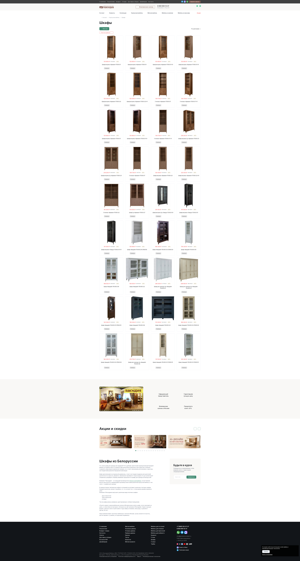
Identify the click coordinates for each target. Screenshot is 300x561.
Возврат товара (104, 531)
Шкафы (153, 539)
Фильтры (105, 28)
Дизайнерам (143, 1)
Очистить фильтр (105, 32)
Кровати (153, 535)
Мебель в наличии (167, 13)
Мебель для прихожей (158, 531)
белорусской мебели (135, 480)
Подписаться (191, 477)
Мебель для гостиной (157, 526)
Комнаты (112, 13)
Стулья (153, 542)
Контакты (151, 1)
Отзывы (124, 1)
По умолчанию (195, 28)
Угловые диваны (130, 531)
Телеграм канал (184, 550)
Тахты (127, 537)
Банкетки (128, 539)
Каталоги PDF (103, 539)
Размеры (107, 68)
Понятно (266, 551)
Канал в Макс (183, 547)
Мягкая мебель (152, 13)
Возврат (118, 1)
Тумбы (153, 544)
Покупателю (103, 528)
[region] (150, 16)
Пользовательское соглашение (108, 556)
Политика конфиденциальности (126, 556)
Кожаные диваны (130, 528)
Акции (199, 13)
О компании (102, 1)
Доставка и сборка (133, 1)
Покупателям (111, 1)
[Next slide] (199, 428)
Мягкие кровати (130, 542)
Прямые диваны (130, 533)
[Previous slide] (195, 428)
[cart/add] (118, 68)
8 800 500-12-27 (182, 528)
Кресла (127, 535)
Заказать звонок (194, 1)
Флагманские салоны (146, 7)
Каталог (101, 13)
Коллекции (123, 13)
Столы (153, 537)
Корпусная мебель (137, 13)
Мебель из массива (184, 13)
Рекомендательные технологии (151, 556)
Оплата (101, 535)
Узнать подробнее (267, 554)
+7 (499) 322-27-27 (183, 526)
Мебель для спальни (157, 528)
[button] (135, 450)
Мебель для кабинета (157, 533)
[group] (115, 441)
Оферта (139, 556)
